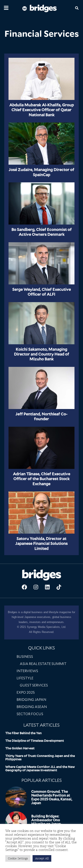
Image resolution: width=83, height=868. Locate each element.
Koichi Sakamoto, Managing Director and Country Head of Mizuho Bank (41, 354)
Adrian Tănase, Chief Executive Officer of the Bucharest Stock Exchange (41, 479)
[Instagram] (35, 587)
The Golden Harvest (19, 748)
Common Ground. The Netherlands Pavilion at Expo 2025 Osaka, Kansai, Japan (51, 797)
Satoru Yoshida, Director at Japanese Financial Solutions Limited (41, 543)
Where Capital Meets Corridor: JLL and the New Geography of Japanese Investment (40, 768)
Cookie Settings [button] (18, 858)
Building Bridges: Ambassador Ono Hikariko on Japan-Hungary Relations (46, 822)
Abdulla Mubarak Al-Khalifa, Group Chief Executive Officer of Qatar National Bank (41, 110)
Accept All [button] (42, 858)
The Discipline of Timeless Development (34, 740)
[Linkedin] (47, 587)
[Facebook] (24, 587)
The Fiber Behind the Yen (23, 733)
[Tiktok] (58, 587)
